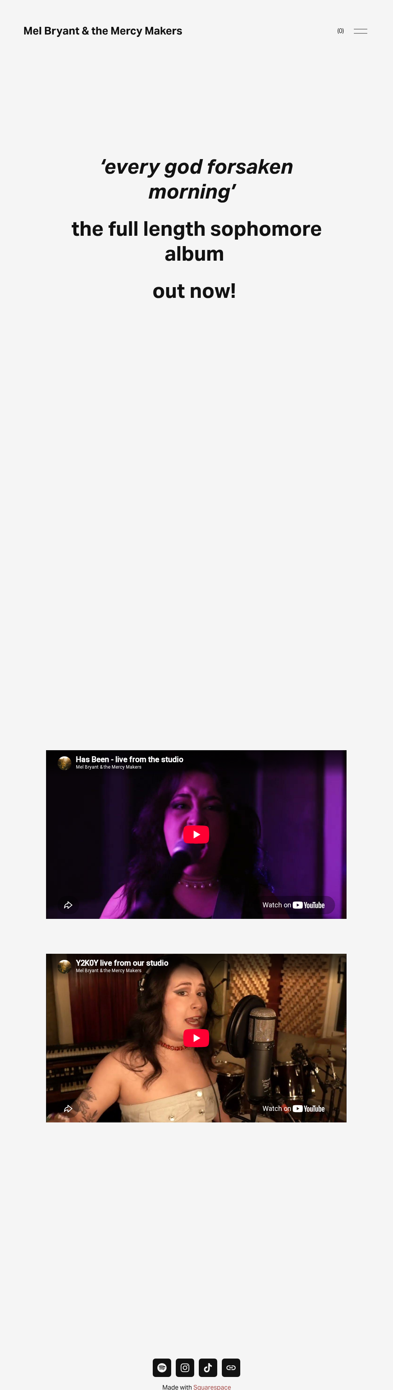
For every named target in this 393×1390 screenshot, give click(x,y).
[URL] (231, 1368)
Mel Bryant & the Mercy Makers (102, 31)
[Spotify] (162, 1368)
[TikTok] (208, 1368)
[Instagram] (185, 1368)
